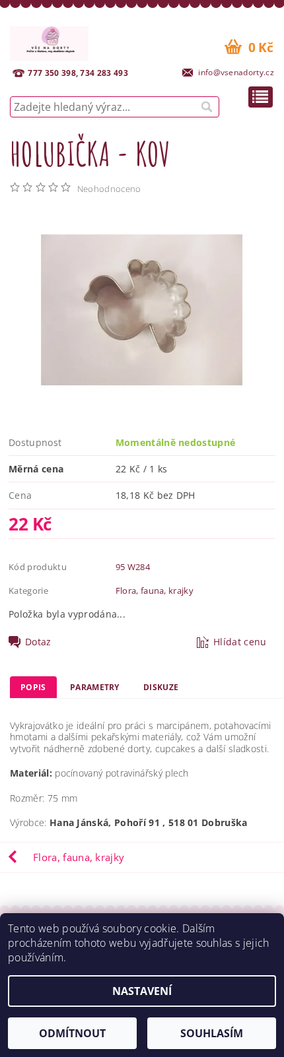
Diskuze (160, 687)
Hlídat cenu (240, 642)
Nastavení (142, 991)
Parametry (95, 687)
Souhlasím (211, 1033)
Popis (33, 687)
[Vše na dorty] (49, 41)
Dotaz (38, 642)
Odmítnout (72, 1033)
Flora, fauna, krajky (155, 590)
